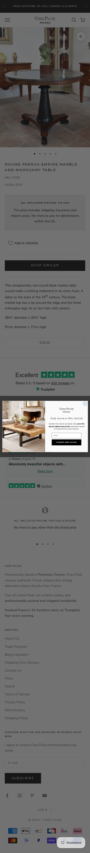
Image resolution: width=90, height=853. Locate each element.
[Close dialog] (85, 403)
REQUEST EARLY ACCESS (66, 442)
